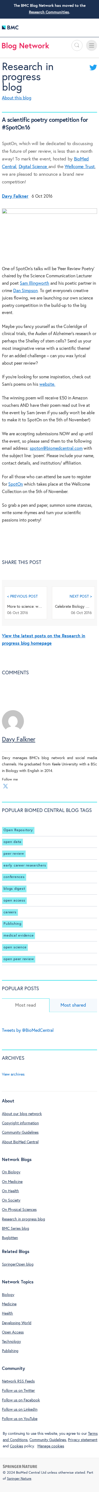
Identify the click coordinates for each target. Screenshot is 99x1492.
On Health (10, 1191)
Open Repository (18, 830)
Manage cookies (50, 1446)
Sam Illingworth (34, 283)
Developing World (16, 1323)
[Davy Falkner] (13, 731)
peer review (14, 854)
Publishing (12, 924)
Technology (11, 1342)
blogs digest (14, 889)
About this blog (16, 98)
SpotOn (15, 484)
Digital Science (33, 167)
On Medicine (12, 1182)
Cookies (16, 1446)
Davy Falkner (18, 740)
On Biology (11, 1172)
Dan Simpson (25, 291)
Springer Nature (19, 1479)
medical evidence (19, 935)
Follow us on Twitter (18, 1391)
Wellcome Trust (80, 167)
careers (10, 912)
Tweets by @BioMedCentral (28, 1031)
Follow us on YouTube (19, 1419)
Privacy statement (82, 1440)
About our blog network (22, 1114)
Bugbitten (10, 1238)
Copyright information (20, 1123)
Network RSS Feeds (18, 1381)
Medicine (9, 1304)
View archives (13, 1074)
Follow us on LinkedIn (19, 1410)
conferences (14, 877)
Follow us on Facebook (21, 1400)
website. (47, 384)
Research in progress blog (28, 77)
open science (15, 947)
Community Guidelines (20, 1132)
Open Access (13, 1332)
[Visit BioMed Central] (10, 28)
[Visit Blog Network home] (25, 47)
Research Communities (49, 12)
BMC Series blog (15, 1229)
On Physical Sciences (19, 1210)
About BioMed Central (20, 1142)
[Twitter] (5, 786)
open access (14, 900)
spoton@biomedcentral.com (56, 449)
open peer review (19, 959)
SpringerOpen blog (18, 1264)
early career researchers (25, 865)
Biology (8, 1295)
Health (7, 1313)
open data (12, 842)
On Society (11, 1200)
